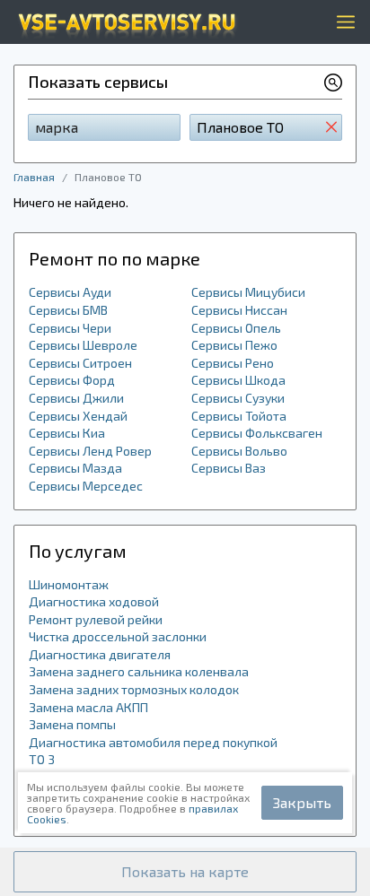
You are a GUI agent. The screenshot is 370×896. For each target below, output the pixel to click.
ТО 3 (42, 759)
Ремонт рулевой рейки (96, 619)
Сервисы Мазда (75, 467)
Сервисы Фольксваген (256, 432)
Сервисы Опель (236, 327)
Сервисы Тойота (238, 415)
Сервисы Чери (70, 327)
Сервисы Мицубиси (248, 292)
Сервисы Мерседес (86, 485)
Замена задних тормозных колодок (134, 689)
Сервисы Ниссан (239, 310)
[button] (185, 871)
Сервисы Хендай (78, 415)
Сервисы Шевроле (83, 344)
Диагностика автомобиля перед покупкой (153, 742)
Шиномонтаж (69, 584)
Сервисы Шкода (238, 379)
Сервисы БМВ (68, 310)
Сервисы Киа (67, 432)
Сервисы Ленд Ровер (90, 450)
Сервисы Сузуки (238, 397)
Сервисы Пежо (234, 344)
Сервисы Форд (72, 379)
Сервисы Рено (232, 362)
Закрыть (302, 802)
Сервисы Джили (76, 397)
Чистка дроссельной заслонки (118, 636)
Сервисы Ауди (70, 292)
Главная (34, 176)
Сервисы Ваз (228, 467)
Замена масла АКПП (88, 707)
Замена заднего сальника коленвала (139, 671)
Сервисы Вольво (239, 450)
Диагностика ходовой (94, 601)
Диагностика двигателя (100, 654)
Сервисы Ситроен (80, 362)
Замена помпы (72, 724)
